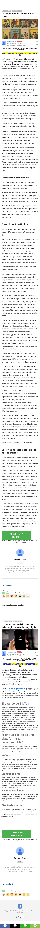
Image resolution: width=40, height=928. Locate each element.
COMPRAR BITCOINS (16, 535)
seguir (20, 563)
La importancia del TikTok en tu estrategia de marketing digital (19, 625)
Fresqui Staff (11, 41)
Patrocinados (17, 10)
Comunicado (6, 10)
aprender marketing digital (16, 688)
